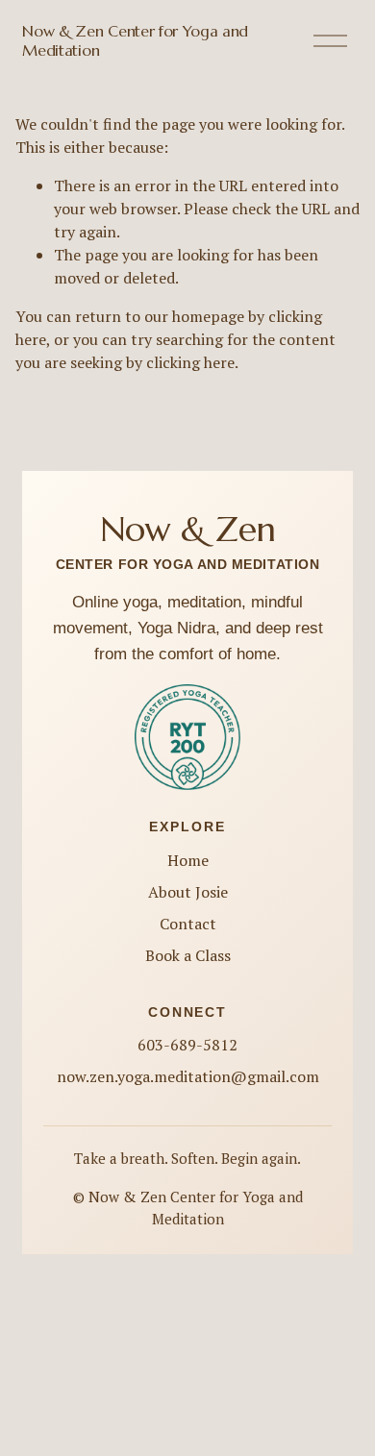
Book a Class (188, 955)
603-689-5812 (188, 1044)
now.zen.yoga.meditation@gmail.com (188, 1076)
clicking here (190, 362)
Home (188, 860)
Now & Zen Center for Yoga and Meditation (135, 40)
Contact (188, 923)
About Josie (188, 891)
